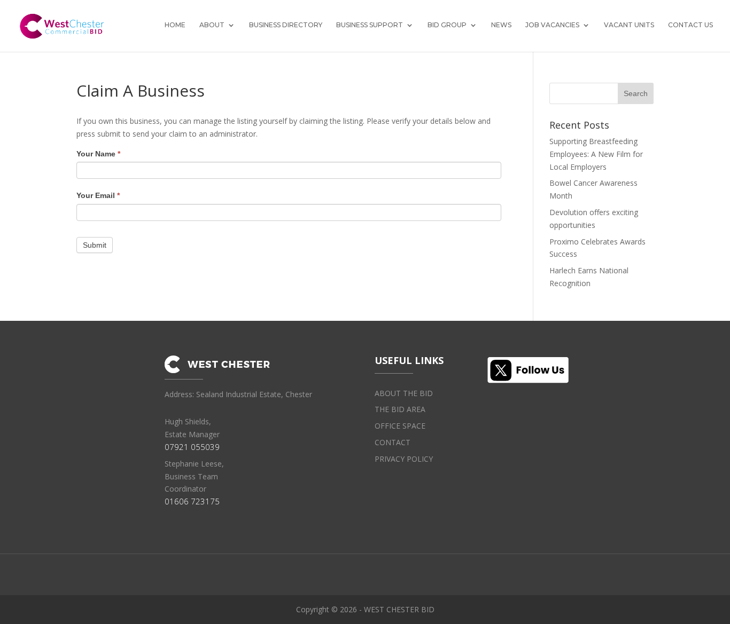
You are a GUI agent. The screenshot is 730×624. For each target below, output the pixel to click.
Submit (94, 245)
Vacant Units (629, 25)
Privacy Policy (404, 459)
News (501, 25)
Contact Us (690, 25)
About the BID (404, 393)
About (211, 25)
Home (175, 25)
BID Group (447, 25)
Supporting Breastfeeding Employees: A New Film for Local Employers (596, 154)
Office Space (400, 426)
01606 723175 (192, 501)
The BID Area (400, 409)
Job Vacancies (552, 25)
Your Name (98, 153)
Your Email (98, 195)
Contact (392, 442)
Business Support (369, 25)
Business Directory (285, 25)
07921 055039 (192, 446)
